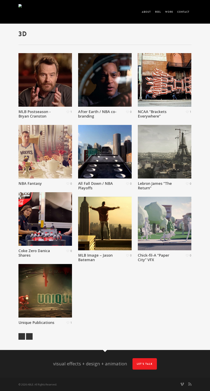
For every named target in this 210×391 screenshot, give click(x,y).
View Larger (40, 74)
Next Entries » (29, 336)
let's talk (145, 364)
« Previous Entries (21, 336)
